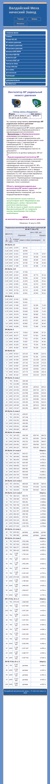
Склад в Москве (11, 67)
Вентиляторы (13, 134)
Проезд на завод (12, 64)
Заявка (34, 19)
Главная (20, 19)
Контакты (20, 24)
